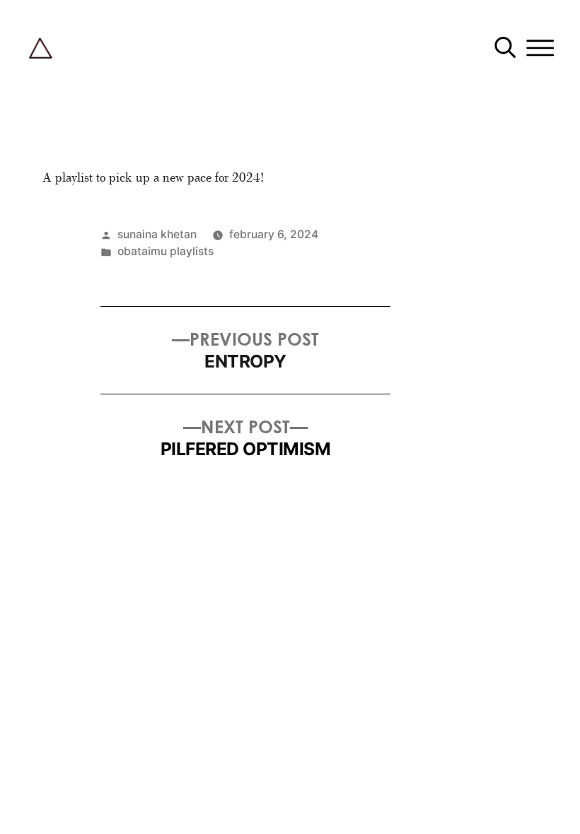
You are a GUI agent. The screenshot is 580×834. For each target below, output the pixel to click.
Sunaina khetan (157, 234)
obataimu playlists (165, 251)
